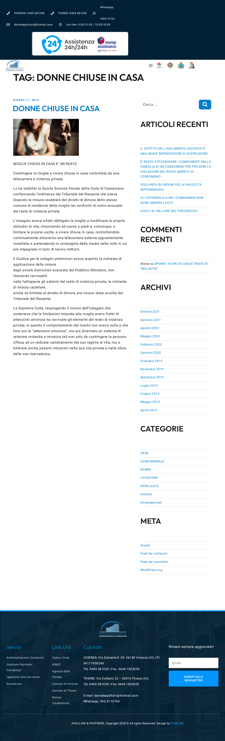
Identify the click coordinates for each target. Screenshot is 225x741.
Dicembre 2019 (151, 361)
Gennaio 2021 (150, 320)
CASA (144, 453)
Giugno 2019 (150, 393)
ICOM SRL (177, 723)
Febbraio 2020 (151, 344)
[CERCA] (205, 104)
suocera (146, 494)
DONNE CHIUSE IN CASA (56, 108)
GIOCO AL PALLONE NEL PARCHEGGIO (169, 211)
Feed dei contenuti (154, 553)
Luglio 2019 (149, 385)
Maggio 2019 (150, 402)
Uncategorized (151, 502)
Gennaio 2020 (150, 352)
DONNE (145, 469)
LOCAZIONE (149, 477)
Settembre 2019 (152, 377)
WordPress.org (151, 570)
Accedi (145, 545)
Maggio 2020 (150, 336)
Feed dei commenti (154, 562)
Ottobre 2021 (150, 311)
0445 (93, 669)
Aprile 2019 (148, 410)
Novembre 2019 (152, 369)
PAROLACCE (149, 486)
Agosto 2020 (149, 328)
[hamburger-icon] (151, 65)
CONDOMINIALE (152, 461)
